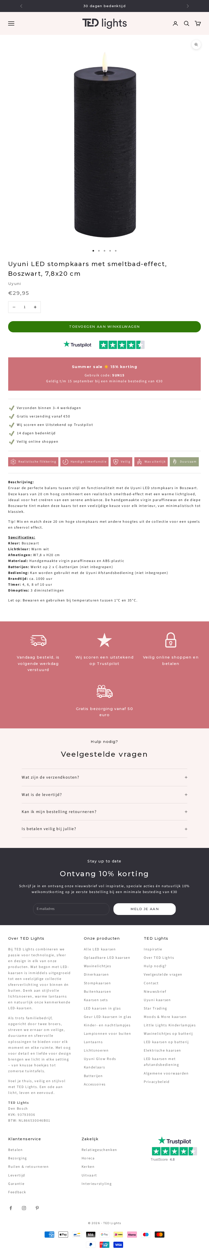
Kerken (88, 1166)
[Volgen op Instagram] (24, 1208)
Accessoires (95, 1084)
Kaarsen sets (96, 1000)
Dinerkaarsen (96, 974)
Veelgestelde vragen (163, 974)
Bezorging (17, 1158)
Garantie (16, 1183)
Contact (151, 983)
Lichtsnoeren (96, 1050)
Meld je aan (144, 909)
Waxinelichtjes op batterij (168, 1033)
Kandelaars (94, 1067)
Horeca (88, 1158)
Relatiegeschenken (99, 1149)
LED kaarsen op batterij (166, 1042)
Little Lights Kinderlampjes (170, 1025)
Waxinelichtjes (97, 966)
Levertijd (16, 1175)
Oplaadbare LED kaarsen (107, 957)
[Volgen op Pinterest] (37, 1208)
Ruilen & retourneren (28, 1166)
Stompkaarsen (97, 983)
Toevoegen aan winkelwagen (104, 326)
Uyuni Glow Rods (100, 1059)
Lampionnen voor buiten (107, 1033)
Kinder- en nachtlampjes (107, 1025)
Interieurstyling (97, 1183)
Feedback (17, 1192)
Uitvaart (89, 1175)
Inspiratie (153, 949)
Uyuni (14, 283)
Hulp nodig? (155, 966)
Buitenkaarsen (97, 991)
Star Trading (155, 1008)
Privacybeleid (157, 1081)
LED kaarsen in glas (102, 1008)
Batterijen (93, 1076)
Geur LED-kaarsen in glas (108, 1016)
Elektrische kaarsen (162, 1050)
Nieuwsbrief (155, 991)
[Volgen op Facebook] (10, 1208)
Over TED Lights (159, 957)
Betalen (15, 1149)
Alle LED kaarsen (100, 949)
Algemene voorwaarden (166, 1073)
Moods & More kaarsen (165, 1016)
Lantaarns (93, 1042)
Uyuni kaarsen (157, 1000)
